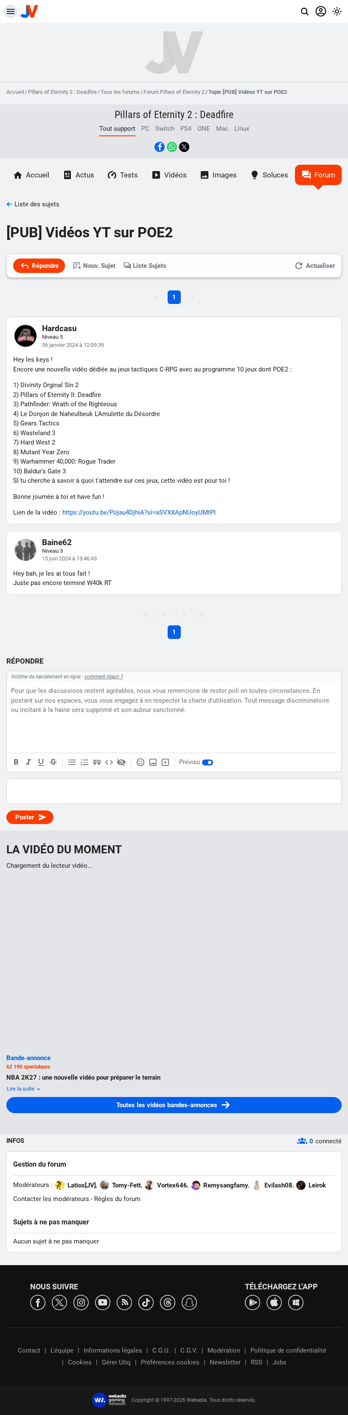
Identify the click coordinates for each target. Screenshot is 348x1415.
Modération (224, 1350)
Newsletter (225, 1362)
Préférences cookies (170, 1362)
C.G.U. (161, 1350)
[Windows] (295, 1302)
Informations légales (113, 1350)
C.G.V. (188, 1350)
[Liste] (72, 762)
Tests (129, 175)
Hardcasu (59, 328)
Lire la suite (21, 1089)
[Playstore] (252, 1302)
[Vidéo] (165, 762)
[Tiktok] (146, 1302)
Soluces (275, 175)
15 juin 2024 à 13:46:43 (69, 558)
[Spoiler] (121, 762)
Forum (324, 175)
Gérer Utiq (116, 1362)
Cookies (80, 1362)
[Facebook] (37, 1302)
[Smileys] (140, 762)
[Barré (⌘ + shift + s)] (53, 762)
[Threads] (167, 1302)
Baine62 (57, 542)
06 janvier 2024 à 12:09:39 (73, 345)
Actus (85, 175)
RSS (256, 1362)
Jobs (279, 1362)
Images (225, 175)
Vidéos (175, 175)
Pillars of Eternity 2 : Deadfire (62, 92)
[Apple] (274, 1302)
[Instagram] (81, 1302)
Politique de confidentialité (288, 1350)
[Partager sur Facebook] (159, 147)
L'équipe (62, 1350)
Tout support (117, 128)
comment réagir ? (103, 677)
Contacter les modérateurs (51, 1199)
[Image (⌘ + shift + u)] (153, 762)
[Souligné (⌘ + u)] (41, 762)
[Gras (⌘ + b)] (16, 762)
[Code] (109, 762)
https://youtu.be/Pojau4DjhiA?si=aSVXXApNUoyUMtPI (139, 512)
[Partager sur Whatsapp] (172, 147)
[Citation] (97, 762)
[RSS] (124, 1302)
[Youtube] (102, 1302)
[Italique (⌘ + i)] (28, 762)
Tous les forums (120, 92)
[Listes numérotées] (84, 762)
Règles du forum (117, 1199)
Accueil (15, 92)
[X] (59, 1302)
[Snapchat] (189, 1302)
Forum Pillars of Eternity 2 (174, 92)
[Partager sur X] (184, 147)
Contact (29, 1350)
